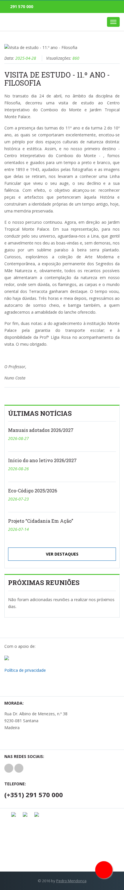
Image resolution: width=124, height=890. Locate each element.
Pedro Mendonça (71, 880)
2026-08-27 (18, 438)
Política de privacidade (25, 670)
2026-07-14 (18, 529)
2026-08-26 (18, 468)
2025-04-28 (25, 58)
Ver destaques (62, 554)
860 (75, 58)
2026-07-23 (18, 499)
